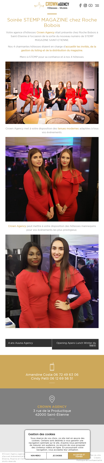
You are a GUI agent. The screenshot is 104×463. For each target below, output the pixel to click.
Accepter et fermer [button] (79, 455)
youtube (90, 5)
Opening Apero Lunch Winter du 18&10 (76, 344)
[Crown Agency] (52, 5)
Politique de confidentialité (89, 460)
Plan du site (95, 455)
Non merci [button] (35, 455)
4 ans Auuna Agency (20, 343)
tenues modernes (68, 128)
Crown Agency (46, 32)
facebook (80, 5)
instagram (85, 5)
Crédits (97, 458)
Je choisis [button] (57, 455)
